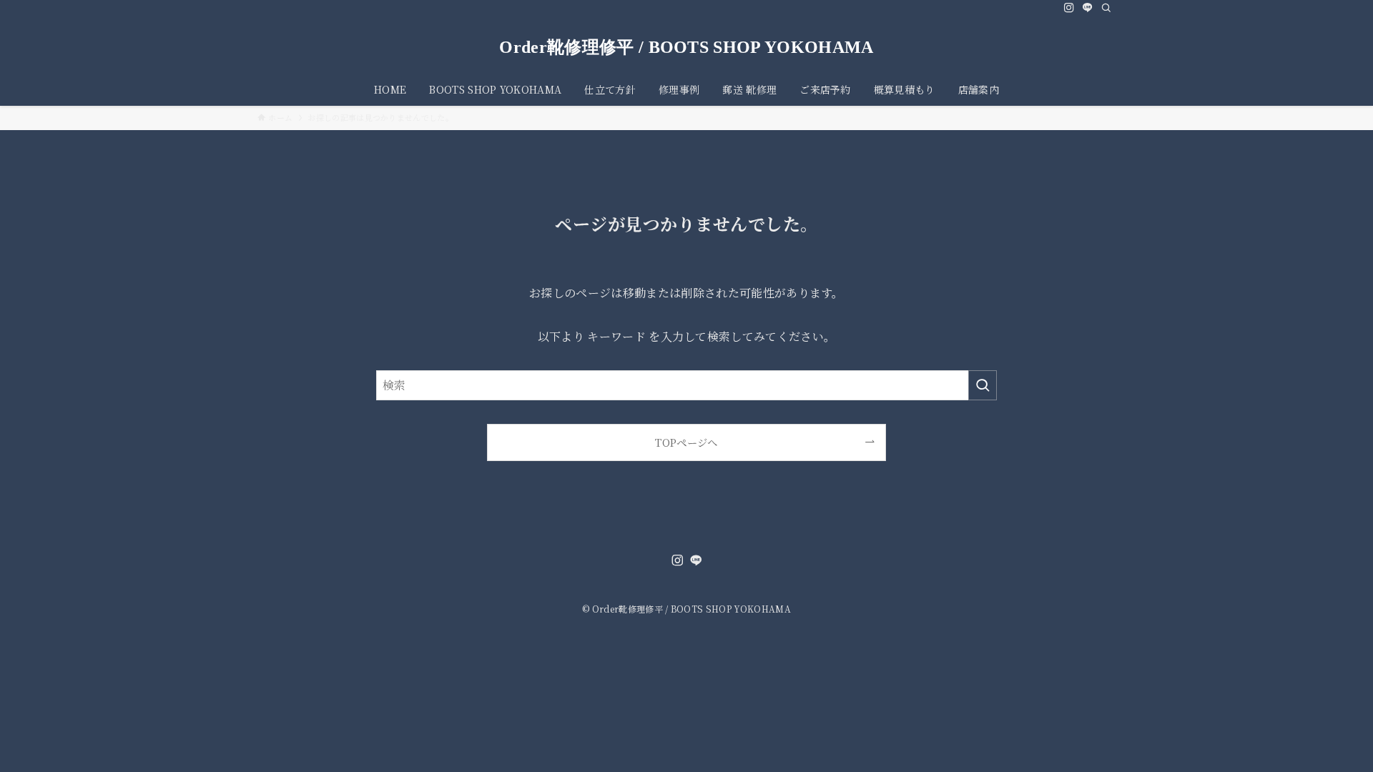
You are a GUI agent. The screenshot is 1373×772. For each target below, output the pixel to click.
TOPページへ (686, 442)
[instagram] (1069, 8)
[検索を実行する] (982, 385)
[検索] (1106, 8)
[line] (1087, 8)
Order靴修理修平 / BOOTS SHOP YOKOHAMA (686, 47)
